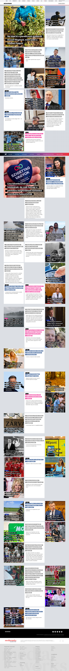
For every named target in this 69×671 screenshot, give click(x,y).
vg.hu (21, 664)
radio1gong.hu (53, 665)
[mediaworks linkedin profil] (63, 641)
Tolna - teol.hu (6, 667)
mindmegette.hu (38, 656)
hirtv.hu (21, 657)
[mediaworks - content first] (10, 641)
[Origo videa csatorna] (59, 631)
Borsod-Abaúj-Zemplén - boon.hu (10, 652)
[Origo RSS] (61, 631)
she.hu (52, 650)
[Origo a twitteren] (55, 631)
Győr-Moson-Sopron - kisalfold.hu (10, 657)
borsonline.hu (38, 668)
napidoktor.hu (38, 654)
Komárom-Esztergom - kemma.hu (10, 662)
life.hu (52, 649)
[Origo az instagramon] (57, 631)
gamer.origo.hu (38, 652)
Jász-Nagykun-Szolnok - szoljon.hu (10, 661)
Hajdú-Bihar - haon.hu (8, 658)
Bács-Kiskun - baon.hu (8, 648)
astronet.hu (37, 648)
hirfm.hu (52, 666)
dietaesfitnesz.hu (38, 658)
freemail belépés (62, 3)
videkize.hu (37, 661)
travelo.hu (37, 657)
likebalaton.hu (38, 653)
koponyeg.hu (53, 657)
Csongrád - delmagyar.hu (8, 653)
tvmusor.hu (37, 662)
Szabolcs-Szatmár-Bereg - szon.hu (10, 666)
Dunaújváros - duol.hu (8, 654)
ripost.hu (52, 646)
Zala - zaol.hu (22, 649)
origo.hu (21, 658)
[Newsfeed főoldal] (7, 631)
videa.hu (52, 658)
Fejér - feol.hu (6, 656)
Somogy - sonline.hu (7, 665)
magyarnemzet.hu (23, 654)
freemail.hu (53, 656)
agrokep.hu (22, 665)
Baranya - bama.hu (7, 649)
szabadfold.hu (22, 656)
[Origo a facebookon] (53, 631)
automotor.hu (38, 649)
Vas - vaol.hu (22, 646)
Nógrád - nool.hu (7, 663)
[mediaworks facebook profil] (60, 641)
